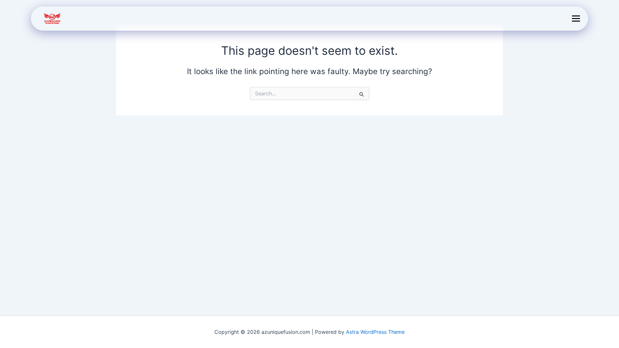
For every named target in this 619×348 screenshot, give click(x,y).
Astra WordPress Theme (375, 332)
